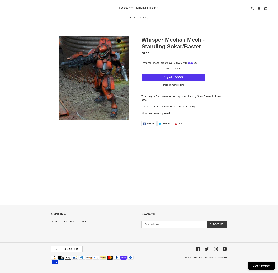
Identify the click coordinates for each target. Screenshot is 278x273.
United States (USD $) (66, 249)
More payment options (173, 85)
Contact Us (85, 221)
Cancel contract (261, 265)
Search (55, 221)
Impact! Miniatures (139, 8)
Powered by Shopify (218, 257)
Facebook (69, 221)
